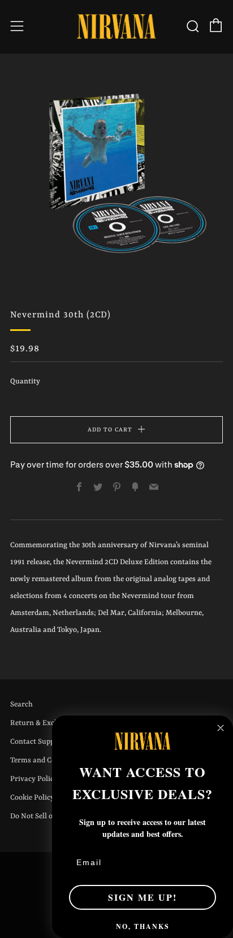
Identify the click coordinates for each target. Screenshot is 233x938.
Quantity (25, 381)
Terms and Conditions (46, 760)
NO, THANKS (143, 926)
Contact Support (37, 742)
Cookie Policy (32, 797)
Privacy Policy (34, 779)
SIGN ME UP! (142, 897)
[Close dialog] (220, 728)
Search (21, 704)
